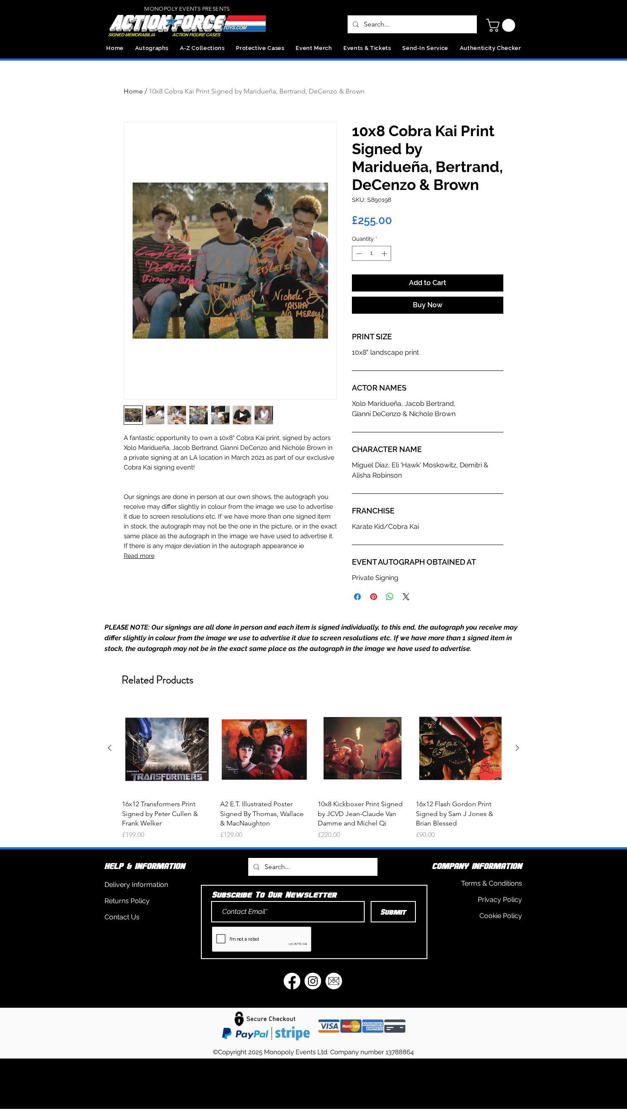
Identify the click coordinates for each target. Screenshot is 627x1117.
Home (133, 91)
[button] (502, 25)
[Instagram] (313, 981)
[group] (313, 772)
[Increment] (385, 253)
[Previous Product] (109, 748)
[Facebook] (292, 981)
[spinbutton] (371, 253)
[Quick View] (167, 748)
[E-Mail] (333, 981)
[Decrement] (358, 253)
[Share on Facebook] (357, 597)
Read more (139, 555)
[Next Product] (517, 748)
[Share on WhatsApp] (390, 597)
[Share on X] (406, 597)
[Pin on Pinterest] (374, 597)
